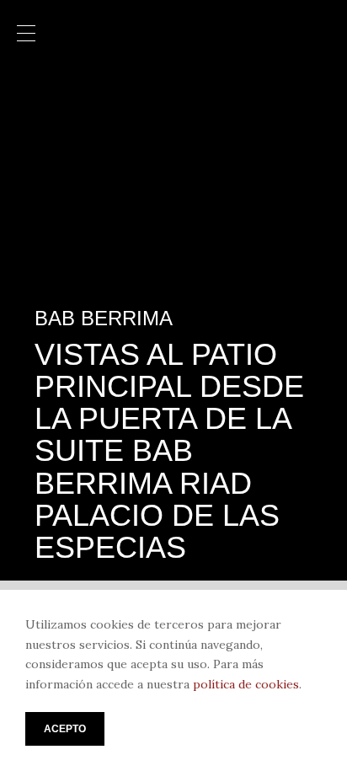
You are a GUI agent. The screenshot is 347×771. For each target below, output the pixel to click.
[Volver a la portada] (173, 33)
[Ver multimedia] (303, 93)
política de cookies (246, 684)
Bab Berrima (104, 318)
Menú (26, 34)
